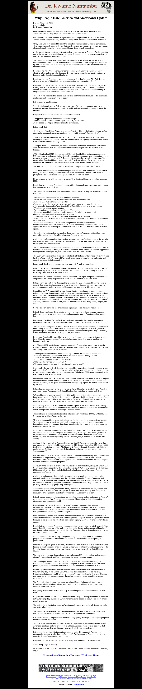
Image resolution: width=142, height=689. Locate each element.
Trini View (85, 675)
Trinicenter (59, 675)
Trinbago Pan (50, 675)
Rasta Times (55, 678)
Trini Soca (93, 675)
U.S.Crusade (63, 677)
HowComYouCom (75, 678)
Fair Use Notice (84, 681)
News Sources (87, 678)
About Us (56, 681)
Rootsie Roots (64, 678)
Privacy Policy (65, 681)
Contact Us (74, 681)
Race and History (51, 677)
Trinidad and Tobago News (72, 675)
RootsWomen (81, 677)
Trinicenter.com (79, 684)
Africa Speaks (91, 677)
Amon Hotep (72, 677)
